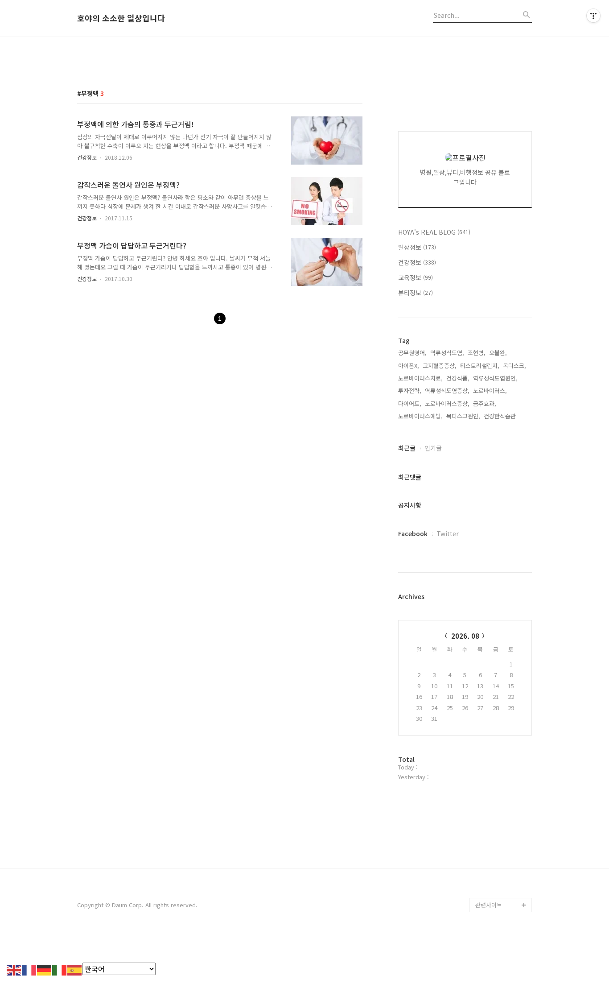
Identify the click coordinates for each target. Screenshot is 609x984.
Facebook (413, 533)
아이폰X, (408, 365)
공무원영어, (412, 352)
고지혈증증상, (440, 365)
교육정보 (415, 277)
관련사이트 (488, 905)
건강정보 (87, 157)
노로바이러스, (490, 390)
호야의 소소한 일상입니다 (121, 18)
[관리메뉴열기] (593, 15)
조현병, (477, 352)
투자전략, (409, 390)
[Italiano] (59, 968)
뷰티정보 (415, 292)
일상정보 (417, 247)
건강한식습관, (501, 416)
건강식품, (457, 378)
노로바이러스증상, (447, 403)
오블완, (498, 352)
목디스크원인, (463, 416)
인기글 (433, 447)
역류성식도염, (447, 352)
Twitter (447, 533)
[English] (14, 968)
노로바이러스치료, (420, 378)
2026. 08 (465, 636)
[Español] (74, 968)
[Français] (29, 968)
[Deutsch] (44, 968)
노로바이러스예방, (420, 416)
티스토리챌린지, (479, 365)
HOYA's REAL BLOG (434, 231)
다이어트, (409, 403)
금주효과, (484, 403)
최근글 (407, 447)
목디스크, (514, 365)
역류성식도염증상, (447, 390)
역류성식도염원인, (495, 378)
